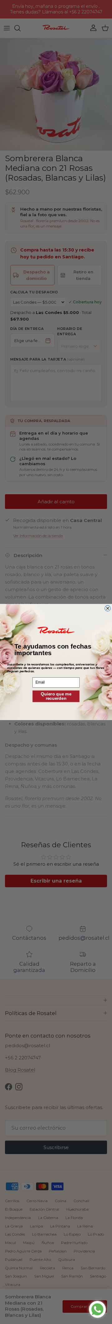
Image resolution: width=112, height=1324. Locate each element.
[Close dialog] (108, 608)
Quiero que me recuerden (56, 696)
